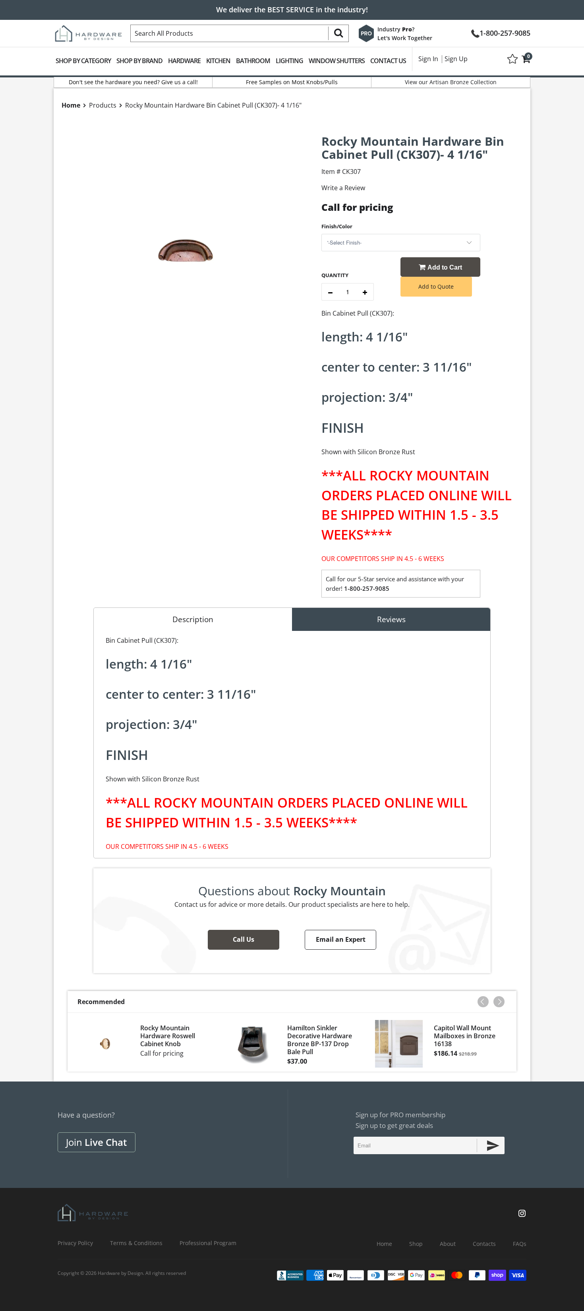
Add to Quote (436, 286)
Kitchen (218, 60)
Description (192, 619)
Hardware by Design (120, 1273)
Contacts (484, 1243)
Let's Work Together (404, 38)
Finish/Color (336, 226)
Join (96, 1142)
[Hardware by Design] (88, 31)
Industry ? (395, 29)
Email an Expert (340, 939)
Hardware (184, 60)
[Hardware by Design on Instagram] (522, 1214)
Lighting (289, 60)
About (448, 1243)
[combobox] (239, 33)
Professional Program (208, 1243)
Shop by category (83, 60)
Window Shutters (337, 60)
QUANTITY (334, 275)
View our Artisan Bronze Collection (451, 82)
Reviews (391, 619)
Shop (416, 1243)
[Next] (499, 1001)
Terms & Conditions (136, 1243)
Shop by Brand (139, 60)
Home (384, 1243)
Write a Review (343, 187)
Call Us (243, 939)
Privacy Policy (75, 1243)
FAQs (519, 1243)
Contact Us (388, 60)
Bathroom (253, 60)
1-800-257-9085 (505, 32)
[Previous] (483, 1001)
